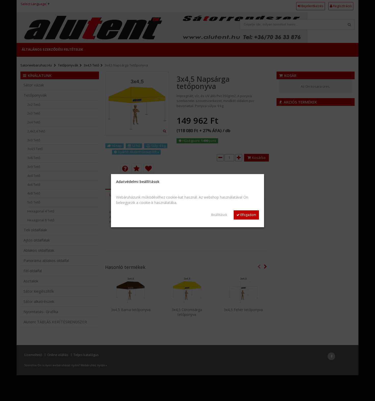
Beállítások (219, 215)
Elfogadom (248, 215)
